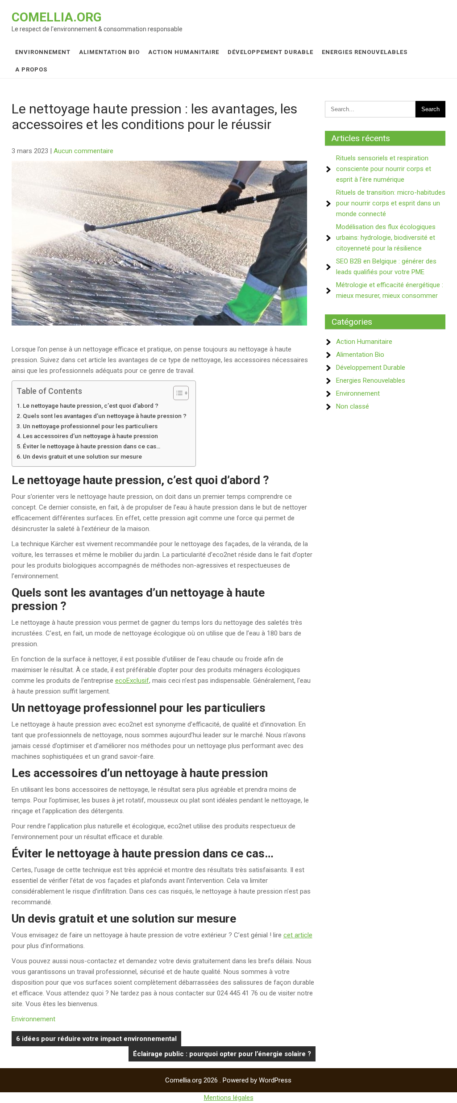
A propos (31, 69)
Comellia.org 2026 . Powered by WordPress (228, 1080)
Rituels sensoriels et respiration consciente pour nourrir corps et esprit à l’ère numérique (383, 169)
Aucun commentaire (83, 151)
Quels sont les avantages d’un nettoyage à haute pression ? (105, 415)
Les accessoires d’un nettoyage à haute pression (90, 435)
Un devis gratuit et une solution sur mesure (82, 456)
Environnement (43, 52)
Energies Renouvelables (364, 52)
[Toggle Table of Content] (176, 393)
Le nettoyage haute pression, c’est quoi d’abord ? (90, 405)
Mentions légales (228, 1098)
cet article (297, 935)
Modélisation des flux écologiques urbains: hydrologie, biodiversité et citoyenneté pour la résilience (386, 237)
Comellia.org (57, 17)
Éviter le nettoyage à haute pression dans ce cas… (91, 446)
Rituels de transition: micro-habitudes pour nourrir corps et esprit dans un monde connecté (390, 203)
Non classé (352, 406)
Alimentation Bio (109, 52)
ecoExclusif (132, 681)
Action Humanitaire (183, 52)
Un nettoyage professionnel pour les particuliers (90, 426)
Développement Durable (270, 52)
